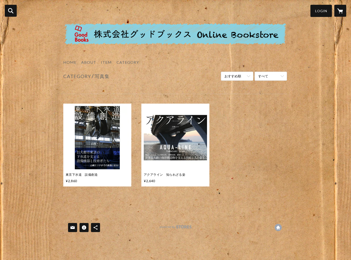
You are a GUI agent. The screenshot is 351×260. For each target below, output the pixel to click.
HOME (69, 62)
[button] (321, 11)
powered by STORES (175, 228)
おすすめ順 (232, 76)
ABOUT (88, 62)
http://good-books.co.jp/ (278, 227)
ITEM (106, 62)
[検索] (11, 11)
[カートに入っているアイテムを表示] (340, 11)
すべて (263, 76)
